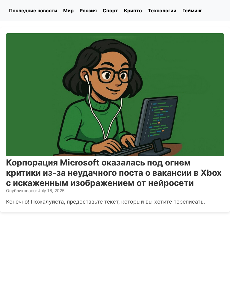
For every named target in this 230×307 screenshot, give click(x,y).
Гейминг (192, 10)
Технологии (162, 10)
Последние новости (33, 10)
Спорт (110, 10)
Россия (88, 10)
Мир (68, 10)
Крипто (133, 10)
